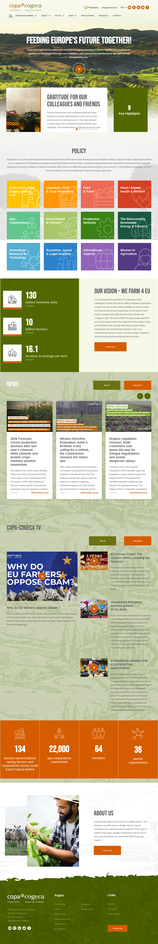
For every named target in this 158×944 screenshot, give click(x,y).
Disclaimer (112, 909)
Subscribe (137, 385)
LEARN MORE (79, 78)
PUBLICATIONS (87, 16)
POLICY (58, 16)
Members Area (87, 909)
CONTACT (117, 16)
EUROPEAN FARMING (25, 16)
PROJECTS (103, 16)
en (122, 7)
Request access (109, 8)
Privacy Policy (114, 914)
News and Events (62, 919)
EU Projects (60, 929)
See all (107, 385)
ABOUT (44, 16)
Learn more (110, 347)
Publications (60, 924)
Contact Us (86, 904)
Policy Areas (60, 914)
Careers (111, 904)
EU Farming (60, 904)
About (57, 909)
